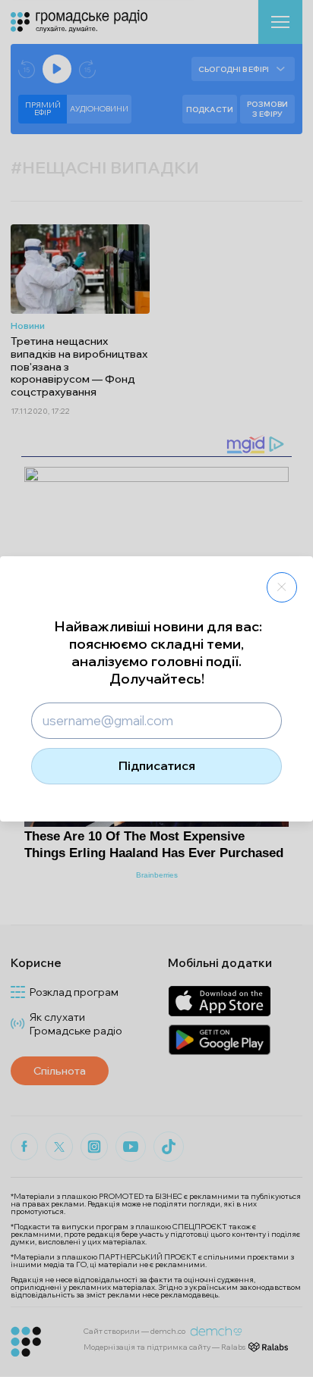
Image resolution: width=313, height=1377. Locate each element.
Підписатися (157, 765)
